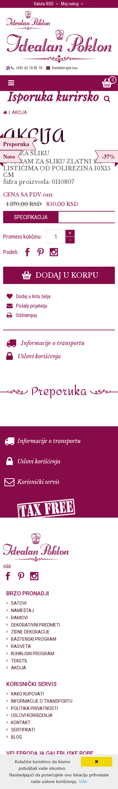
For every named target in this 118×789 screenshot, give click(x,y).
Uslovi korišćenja (38, 356)
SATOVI (18, 603)
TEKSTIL (19, 660)
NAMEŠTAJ (22, 610)
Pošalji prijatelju (31, 306)
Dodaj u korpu (66, 275)
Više (83, 781)
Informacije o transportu (52, 343)
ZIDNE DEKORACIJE (30, 631)
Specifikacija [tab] (31, 217)
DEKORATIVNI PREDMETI (35, 624)
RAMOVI (19, 617)
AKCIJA (19, 112)
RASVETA (21, 646)
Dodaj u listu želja (33, 296)
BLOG (16, 737)
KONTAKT (21, 722)
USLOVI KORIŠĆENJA (32, 715)
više (7, 565)
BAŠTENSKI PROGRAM (33, 639)
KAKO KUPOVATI (27, 693)
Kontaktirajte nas (65, 68)
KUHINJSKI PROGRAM (32, 653)
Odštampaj (26, 315)
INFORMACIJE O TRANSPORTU (41, 701)
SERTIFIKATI (23, 729)
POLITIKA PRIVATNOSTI (34, 708)
